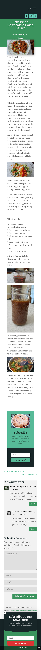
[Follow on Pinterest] (35, 16)
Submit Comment (25, 596)
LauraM (16, 511)
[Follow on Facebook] (26, 16)
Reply (32, 504)
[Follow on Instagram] (31, 16)
